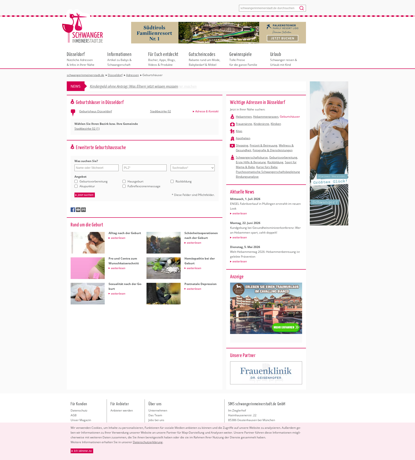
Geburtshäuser (290, 117)
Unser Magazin (81, 420)
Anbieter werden (121, 410)
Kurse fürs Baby (266, 167)
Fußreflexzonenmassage (144, 186)
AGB (74, 415)
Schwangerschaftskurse (252, 157)
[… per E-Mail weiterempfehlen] (78, 209)
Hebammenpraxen (265, 117)
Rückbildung (184, 181)
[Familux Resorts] (266, 372)
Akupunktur (87, 186)
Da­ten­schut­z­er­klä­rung (148, 442)
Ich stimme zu (83, 451)
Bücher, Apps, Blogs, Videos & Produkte (163, 59)
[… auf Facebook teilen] (73, 209)
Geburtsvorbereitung (93, 181)
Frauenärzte (244, 124)
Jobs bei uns (156, 420)
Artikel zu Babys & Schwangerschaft (119, 59)
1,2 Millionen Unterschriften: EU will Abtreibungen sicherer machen (143, 86)
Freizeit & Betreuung (263, 145)
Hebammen (244, 117)
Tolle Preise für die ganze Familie (243, 59)
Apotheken (243, 138)
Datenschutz (79, 410)
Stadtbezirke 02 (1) (87, 129)
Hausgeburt (135, 181)
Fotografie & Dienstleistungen (273, 150)
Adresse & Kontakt (207, 111)
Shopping (242, 145)
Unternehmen (157, 410)
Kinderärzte (261, 124)
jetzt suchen (85, 195)
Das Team (155, 415)
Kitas (239, 131)
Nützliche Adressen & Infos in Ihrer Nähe (80, 59)
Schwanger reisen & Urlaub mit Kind (283, 59)
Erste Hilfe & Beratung (251, 162)
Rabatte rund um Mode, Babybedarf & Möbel (204, 59)
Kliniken (276, 124)
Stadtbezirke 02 (160, 111)
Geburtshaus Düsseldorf (95, 111)
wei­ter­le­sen (239, 213)
